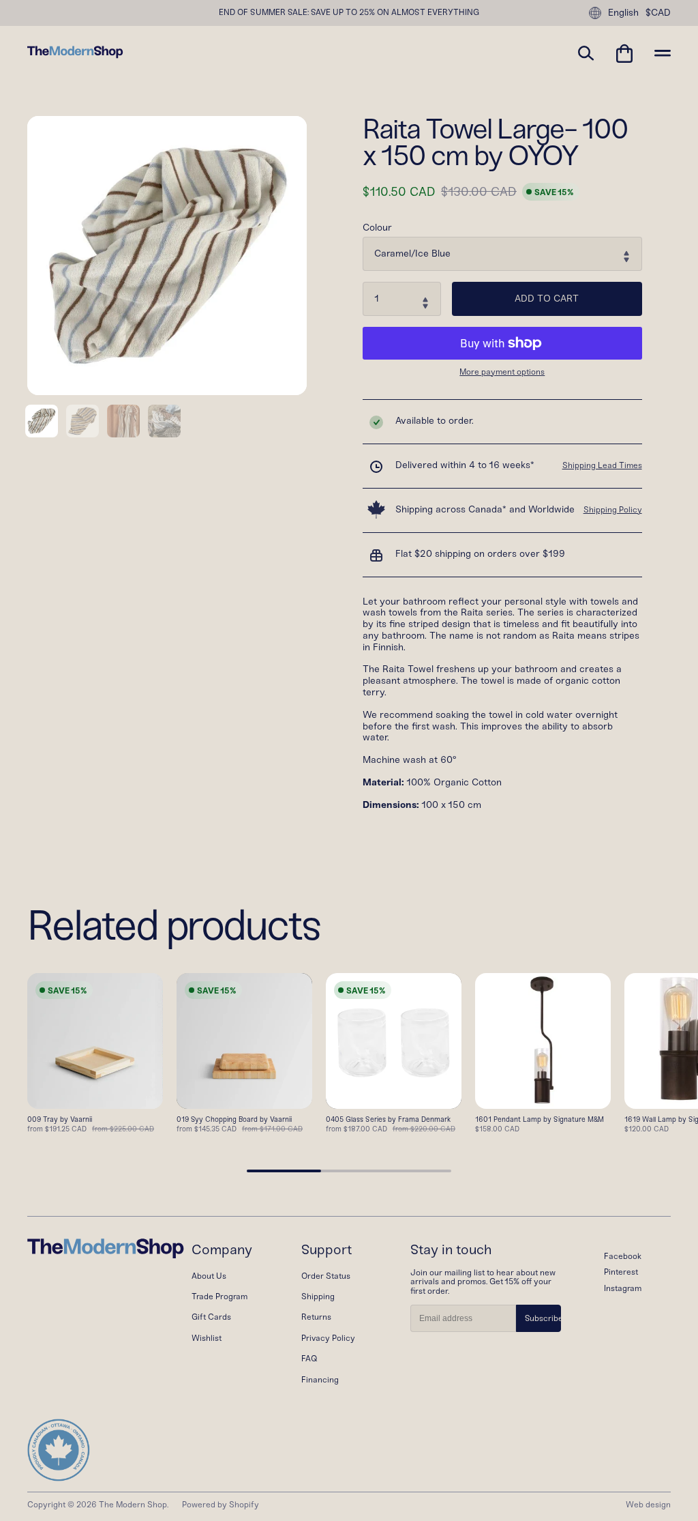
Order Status (325, 1276)
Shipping (318, 1296)
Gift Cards (211, 1317)
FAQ (309, 1358)
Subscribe (543, 1318)
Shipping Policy (612, 510)
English (623, 12)
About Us (209, 1276)
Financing (320, 1380)
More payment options (502, 372)
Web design (648, 1504)
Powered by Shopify (220, 1504)
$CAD (658, 13)
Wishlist (207, 1338)
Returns (316, 1317)
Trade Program (219, 1296)
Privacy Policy (328, 1338)
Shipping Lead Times (602, 465)
